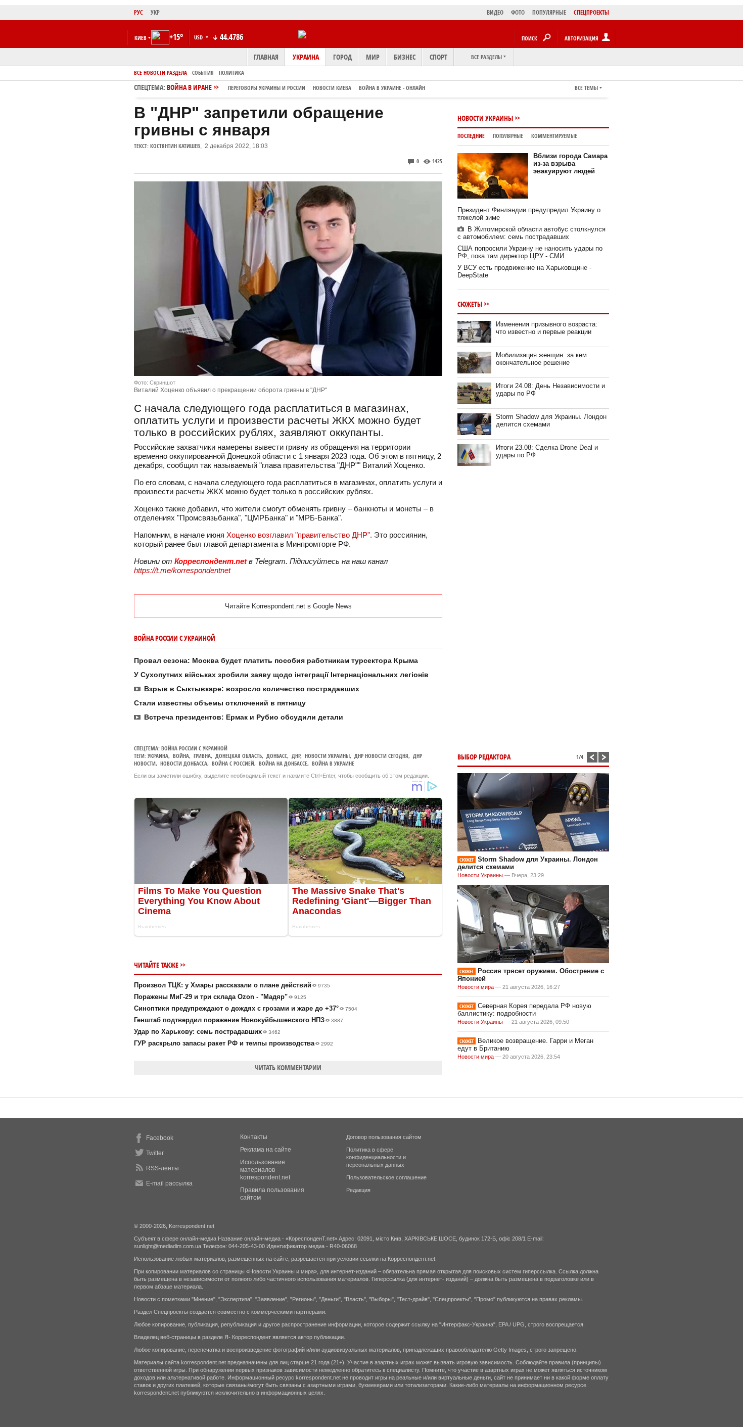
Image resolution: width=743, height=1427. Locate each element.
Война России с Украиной (194, 748)
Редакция (358, 1190)
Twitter (155, 1153)
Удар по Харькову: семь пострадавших (207, 1031)
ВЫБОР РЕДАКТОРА (483, 757)
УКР (155, 12)
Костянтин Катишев (175, 146)
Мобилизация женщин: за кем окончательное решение (541, 358)
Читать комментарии (288, 1067)
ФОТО (518, 12)
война (181, 755)
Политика (231, 72)
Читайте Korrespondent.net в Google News (288, 606)
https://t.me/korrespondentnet (182, 570)
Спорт (438, 57)
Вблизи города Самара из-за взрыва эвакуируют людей (570, 163)
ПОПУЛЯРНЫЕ (549, 12)
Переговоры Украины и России (266, 87)
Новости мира (475, 987)
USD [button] (199, 37)
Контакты (253, 1136)
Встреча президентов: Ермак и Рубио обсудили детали (243, 717)
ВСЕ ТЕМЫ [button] (586, 87)
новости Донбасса (183, 763)
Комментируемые (554, 135)
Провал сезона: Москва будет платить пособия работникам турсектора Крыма (276, 660)
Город (342, 57)
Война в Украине (333, 763)
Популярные (508, 135)
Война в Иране (296, 87)
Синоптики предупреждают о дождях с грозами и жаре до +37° (245, 1008)
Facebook (159, 1137)
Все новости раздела (160, 72)
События (203, 72)
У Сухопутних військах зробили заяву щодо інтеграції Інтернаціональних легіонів (281, 675)
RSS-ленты (162, 1168)
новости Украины (327, 755)
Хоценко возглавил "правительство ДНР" (298, 535)
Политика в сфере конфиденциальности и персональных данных (376, 1157)
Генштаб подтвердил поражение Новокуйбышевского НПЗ (238, 1020)
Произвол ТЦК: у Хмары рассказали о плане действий (232, 985)
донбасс (276, 755)
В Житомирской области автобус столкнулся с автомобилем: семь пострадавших (531, 233)
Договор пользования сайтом (384, 1137)
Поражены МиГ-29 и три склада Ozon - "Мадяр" (220, 997)
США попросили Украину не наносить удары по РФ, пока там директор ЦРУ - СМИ (529, 252)
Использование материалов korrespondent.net (265, 1170)
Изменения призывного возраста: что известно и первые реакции (546, 328)
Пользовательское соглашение (386, 1177)
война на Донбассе (283, 763)
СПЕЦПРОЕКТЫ (591, 12)
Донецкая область (238, 755)
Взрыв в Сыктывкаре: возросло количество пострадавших (251, 689)
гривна (202, 755)
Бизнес (404, 57)
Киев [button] (140, 37)
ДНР (296, 755)
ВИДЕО (495, 12)
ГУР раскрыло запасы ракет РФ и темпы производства (233, 1043)
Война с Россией (233, 763)
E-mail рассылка (169, 1183)
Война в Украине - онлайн (392, 87)
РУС (138, 12)
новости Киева (332, 87)
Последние (471, 135)
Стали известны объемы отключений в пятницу (220, 703)
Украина (306, 57)
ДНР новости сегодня (381, 755)
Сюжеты (469, 304)
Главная (266, 57)
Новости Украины (485, 118)
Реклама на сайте (265, 1149)
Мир (373, 57)
